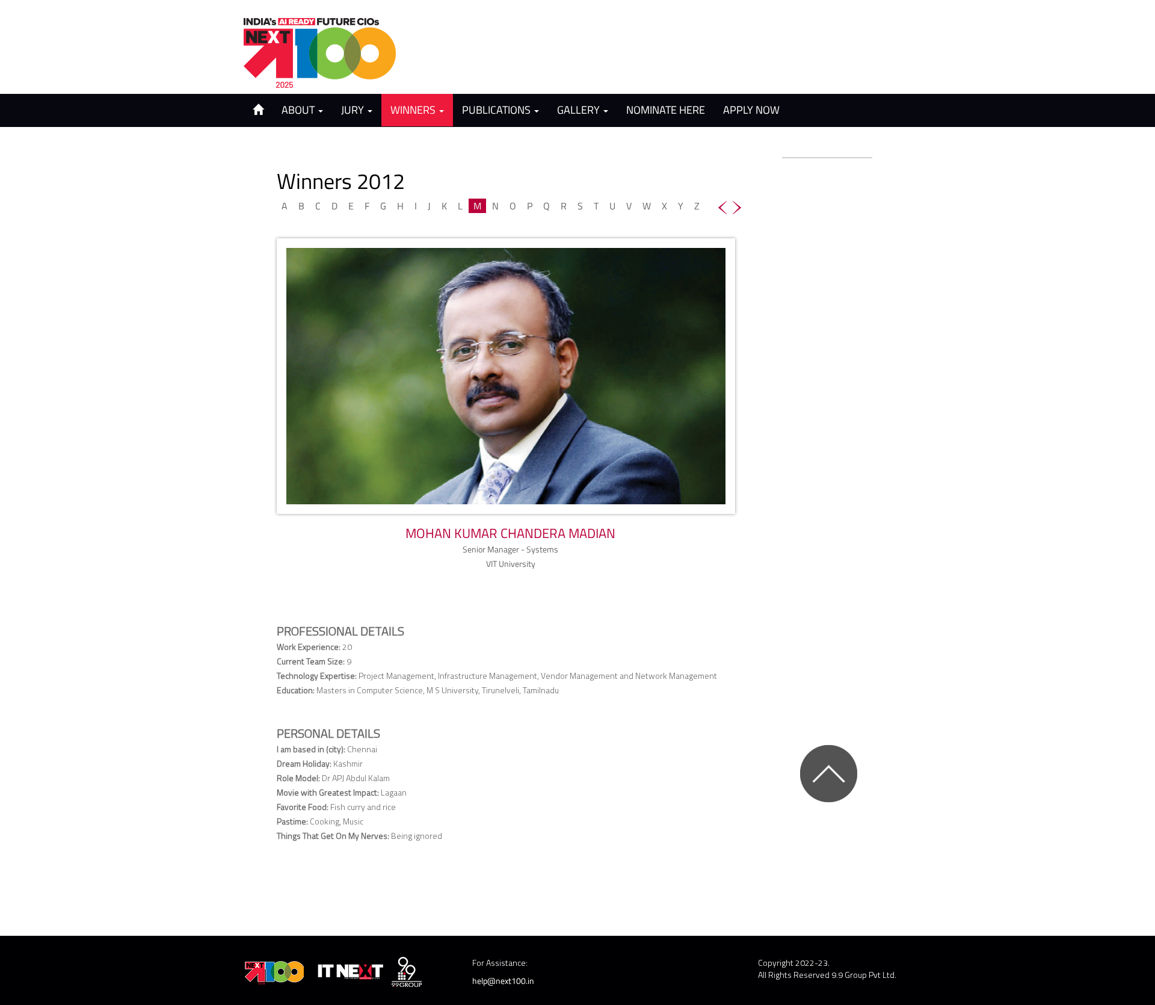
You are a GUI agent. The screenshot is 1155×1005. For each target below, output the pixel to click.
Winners (414, 110)
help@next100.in (503, 980)
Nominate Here (665, 110)
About (299, 110)
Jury (353, 110)
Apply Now (751, 110)
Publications (497, 110)
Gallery (579, 110)
